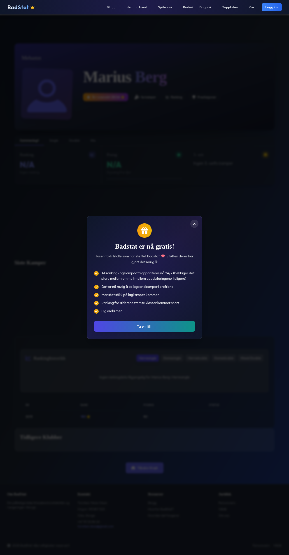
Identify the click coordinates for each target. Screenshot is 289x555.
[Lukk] (194, 224)
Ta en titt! (144, 326)
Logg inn (271, 7)
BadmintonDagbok (197, 7)
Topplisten (230, 7)
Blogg (111, 7)
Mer (251, 7)
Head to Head (136, 7)
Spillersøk (165, 7)
